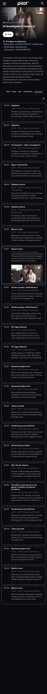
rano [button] (20, 92)
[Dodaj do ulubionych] (17, 34)
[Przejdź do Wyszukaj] (42, 3)
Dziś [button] (8, 92)
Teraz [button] (14, 92)
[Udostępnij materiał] (23, 34)
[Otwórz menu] (4, 4)
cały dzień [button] (38, 92)
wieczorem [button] (27, 92)
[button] (44, 98)
